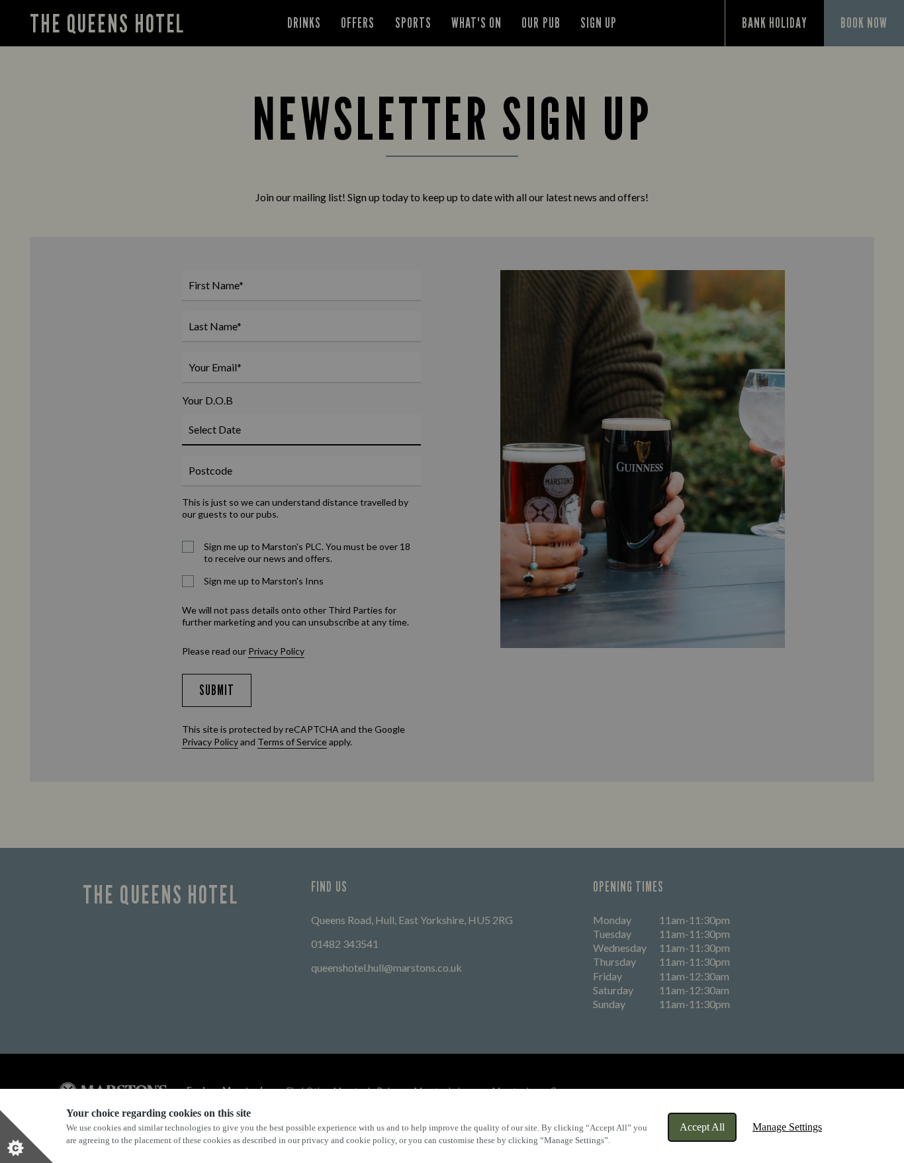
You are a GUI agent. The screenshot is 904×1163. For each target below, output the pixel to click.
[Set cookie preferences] (26, 1136)
